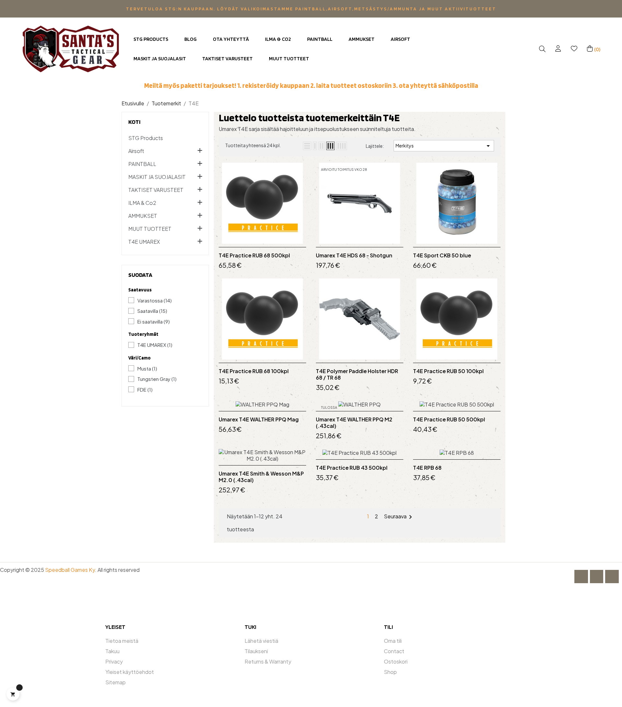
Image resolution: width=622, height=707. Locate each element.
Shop (390, 671)
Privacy (114, 661)
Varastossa (154, 300)
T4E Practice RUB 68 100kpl (254, 371)
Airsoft (136, 151)
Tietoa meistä (121, 640)
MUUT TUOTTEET (149, 229)
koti (134, 121)
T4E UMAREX (144, 242)
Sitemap (115, 682)
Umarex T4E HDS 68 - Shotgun (354, 255)
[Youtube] (612, 576)
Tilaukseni (256, 651)
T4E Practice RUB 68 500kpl (254, 255)
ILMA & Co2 (142, 203)
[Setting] (558, 48)
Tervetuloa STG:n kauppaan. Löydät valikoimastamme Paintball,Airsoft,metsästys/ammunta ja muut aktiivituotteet (311, 8)
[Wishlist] (574, 48)
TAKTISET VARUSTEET (155, 190)
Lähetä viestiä (261, 640)
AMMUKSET (142, 216)
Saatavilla (152, 311)
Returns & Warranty (268, 661)
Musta (147, 368)
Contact (394, 651)
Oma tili (393, 640)
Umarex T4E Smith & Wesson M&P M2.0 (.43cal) (261, 476)
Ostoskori (396, 661)
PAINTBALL (142, 164)
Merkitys (444, 146)
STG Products (145, 138)
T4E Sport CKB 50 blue (442, 255)
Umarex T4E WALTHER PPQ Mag (259, 419)
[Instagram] (597, 576)
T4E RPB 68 (427, 468)
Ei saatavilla (153, 321)
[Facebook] (581, 576)
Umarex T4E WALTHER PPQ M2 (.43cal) (354, 422)
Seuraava (399, 517)
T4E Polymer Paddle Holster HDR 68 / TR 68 (357, 374)
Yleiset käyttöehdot (129, 671)
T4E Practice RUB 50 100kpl (448, 371)
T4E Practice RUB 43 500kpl (351, 468)
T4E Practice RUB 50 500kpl (449, 419)
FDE (145, 389)
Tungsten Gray (157, 379)
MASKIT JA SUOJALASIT (157, 177)
